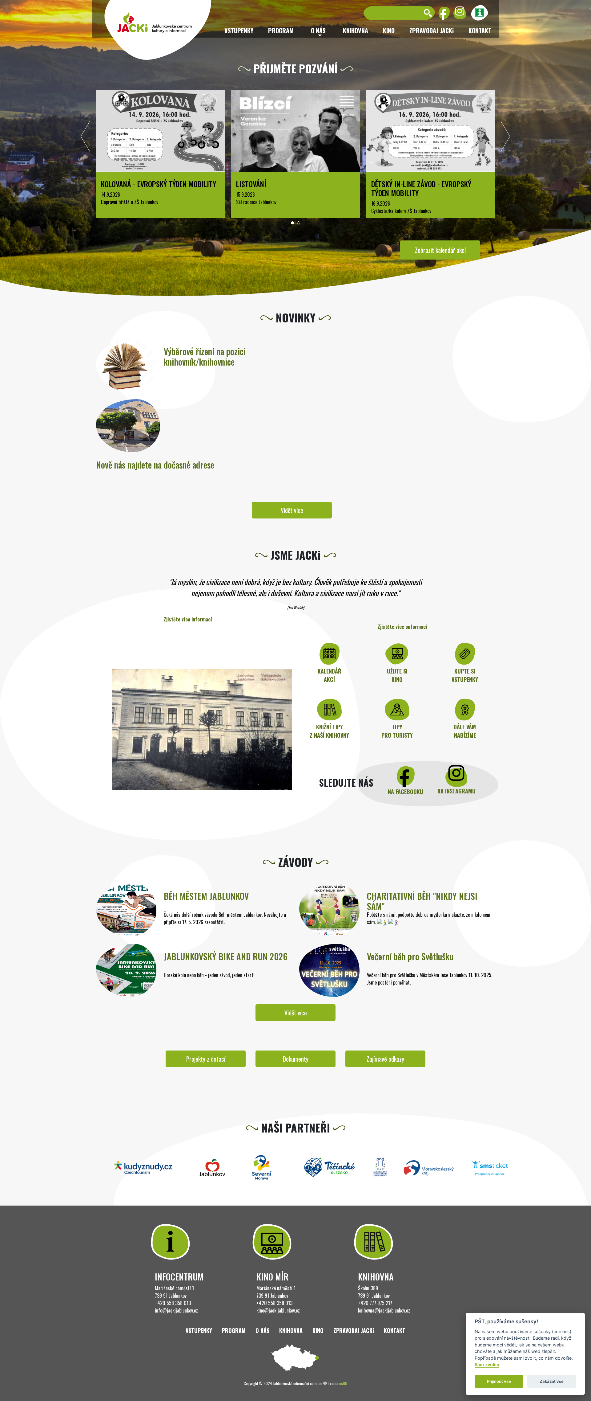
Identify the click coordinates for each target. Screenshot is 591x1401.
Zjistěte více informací (188, 619)
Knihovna (355, 30)
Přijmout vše (499, 1381)
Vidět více (292, 510)
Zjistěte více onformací (402, 626)
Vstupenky (238, 30)
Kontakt (479, 30)
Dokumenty (295, 1058)
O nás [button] (318, 30)
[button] (292, 222)
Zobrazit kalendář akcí (440, 250)
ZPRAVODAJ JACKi (431, 30)
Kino (389, 30)
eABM (343, 1383)
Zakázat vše (552, 1381)
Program (281, 30)
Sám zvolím (487, 1364)
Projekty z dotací (205, 1058)
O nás (262, 1330)
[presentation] (85, 138)
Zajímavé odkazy (385, 1058)
